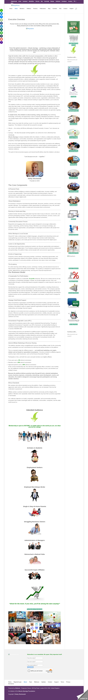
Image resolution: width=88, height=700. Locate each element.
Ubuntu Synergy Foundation (26, 691)
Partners (35, 8)
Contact (65, 8)
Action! (19, 1)
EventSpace (64, 1)
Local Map (73, 137)
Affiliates (29, 8)
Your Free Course (73, 234)
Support (71, 8)
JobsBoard (58, 1)
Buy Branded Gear (73, 253)
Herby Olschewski (20, 694)
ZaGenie (17, 688)
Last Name (30, 659)
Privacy (68, 682)
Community (46, 1)
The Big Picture (73, 324)
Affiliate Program (73, 281)
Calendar (55, 8)
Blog (49, 8)
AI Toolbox (73, 96)
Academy (70, 1)
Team (30, 682)
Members (22, 8)
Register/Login (14, 1)
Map (42, 1)
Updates (43, 682)
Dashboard (25, 1)
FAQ (60, 8)
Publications (43, 8)
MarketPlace (31, 1)
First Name (30, 656)
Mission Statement (73, 268)
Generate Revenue (73, 293)
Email (28, 663)
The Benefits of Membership (34, 609)
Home (10, 8)
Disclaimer (11, 683)
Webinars (73, 219)
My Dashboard (74, 78)
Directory (37, 1)
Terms (62, 682)
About (16, 8)
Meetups (52, 1)
